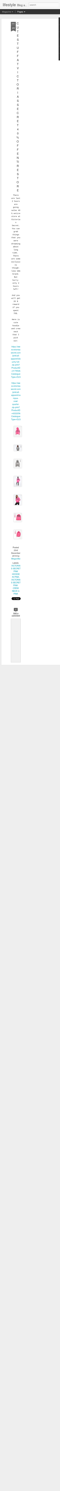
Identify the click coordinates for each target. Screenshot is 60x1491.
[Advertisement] (36, 66)
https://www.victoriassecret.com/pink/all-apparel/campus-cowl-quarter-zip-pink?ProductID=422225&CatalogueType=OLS (16, 401)
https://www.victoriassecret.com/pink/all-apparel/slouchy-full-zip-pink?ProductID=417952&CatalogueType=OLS (16, 361)
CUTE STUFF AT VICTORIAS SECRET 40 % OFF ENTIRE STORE (17, 106)
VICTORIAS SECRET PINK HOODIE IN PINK (16, 571)
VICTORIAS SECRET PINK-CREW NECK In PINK (16, 586)
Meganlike (15, 558)
